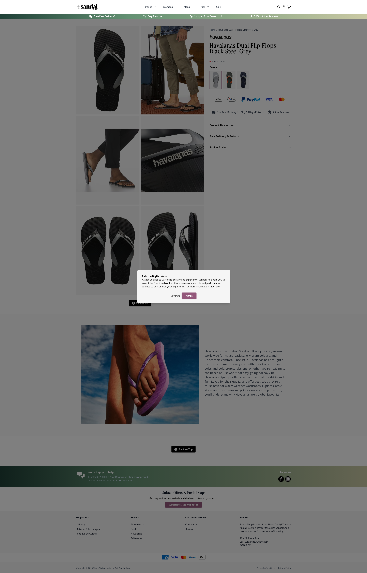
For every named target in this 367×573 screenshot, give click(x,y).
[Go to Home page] (87, 7)
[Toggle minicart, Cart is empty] (289, 7)
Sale (218, 7)
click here (215, 286)
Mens (187, 7)
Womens (168, 7)
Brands (148, 7)
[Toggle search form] (278, 7)
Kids (203, 7)
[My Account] (284, 6)
